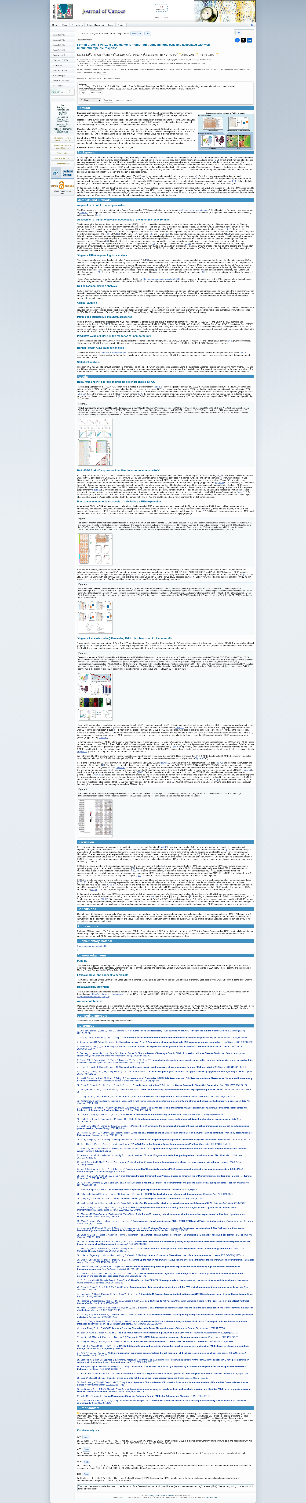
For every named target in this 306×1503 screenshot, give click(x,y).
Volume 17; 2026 (60, 60)
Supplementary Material (63, 125)
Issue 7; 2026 (59, 39)
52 (134, 871)
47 (142, 772)
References (62, 131)
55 (81, 882)
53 (138, 871)
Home (55, 25)
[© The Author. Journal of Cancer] (226, 131)
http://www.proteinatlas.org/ (114, 353)
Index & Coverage (61, 80)
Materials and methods (62, 111)
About (64, 25)
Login (110, 25)
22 (107, 241)
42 (103, 765)
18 (150, 234)
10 (97, 215)
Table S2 (157, 387)
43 (109, 770)
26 (189, 243)
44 (139, 772)
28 (155, 270)
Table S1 (83, 212)
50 (163, 866)
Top (62, 105)
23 (186, 243)
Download (108, 100)
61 (103, 899)
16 (118, 234)
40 (218, 763)
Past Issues (57, 65)
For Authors (77, 25)
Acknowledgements (63, 129)
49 (166, 847)
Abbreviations (62, 122)
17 (136, 234)
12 (100, 215)
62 (106, 899)
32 (140, 293)
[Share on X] (243, 40)
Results (62, 114)
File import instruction (124, 100)
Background (62, 107)
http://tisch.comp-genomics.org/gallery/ (157, 279)
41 (221, 763)
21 (170, 239)
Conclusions (62, 119)
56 (85, 882)
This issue (136, 33)
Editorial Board (60, 70)
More (104, 73)
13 (93, 229)
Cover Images (59, 75)
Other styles (95, 92)
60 (152, 896)
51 (133, 868)
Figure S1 (219, 482)
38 (242, 353)
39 (88, 396)
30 (203, 272)
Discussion (63, 117)
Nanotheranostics (62, 164)
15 (108, 234)
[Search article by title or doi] (70, 92)
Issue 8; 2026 (59, 34)
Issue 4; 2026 (59, 55)
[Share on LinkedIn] (249, 40)
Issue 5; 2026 (59, 50)
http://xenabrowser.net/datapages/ (193, 210)
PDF (239, 33)
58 (217, 885)
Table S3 (81, 394)
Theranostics (62, 153)
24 (92, 889)
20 (228, 234)
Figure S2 (175, 747)
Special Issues (59, 85)
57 (114, 885)
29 (99, 272)
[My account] (252, 25)
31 (178, 279)
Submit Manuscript (95, 25)
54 (139, 875)
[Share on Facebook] (237, 40)
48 (162, 847)
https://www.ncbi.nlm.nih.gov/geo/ (93, 996)
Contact (121, 25)
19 (167, 234)
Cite (147, 33)
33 (108, 324)
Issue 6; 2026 (59, 44)
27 (147, 260)
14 (227, 229)
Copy (83, 92)
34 (229, 341)
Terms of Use (211, 1497)
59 (96, 889)
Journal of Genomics (63, 158)
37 (232, 341)
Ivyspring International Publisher (160, 1495)
